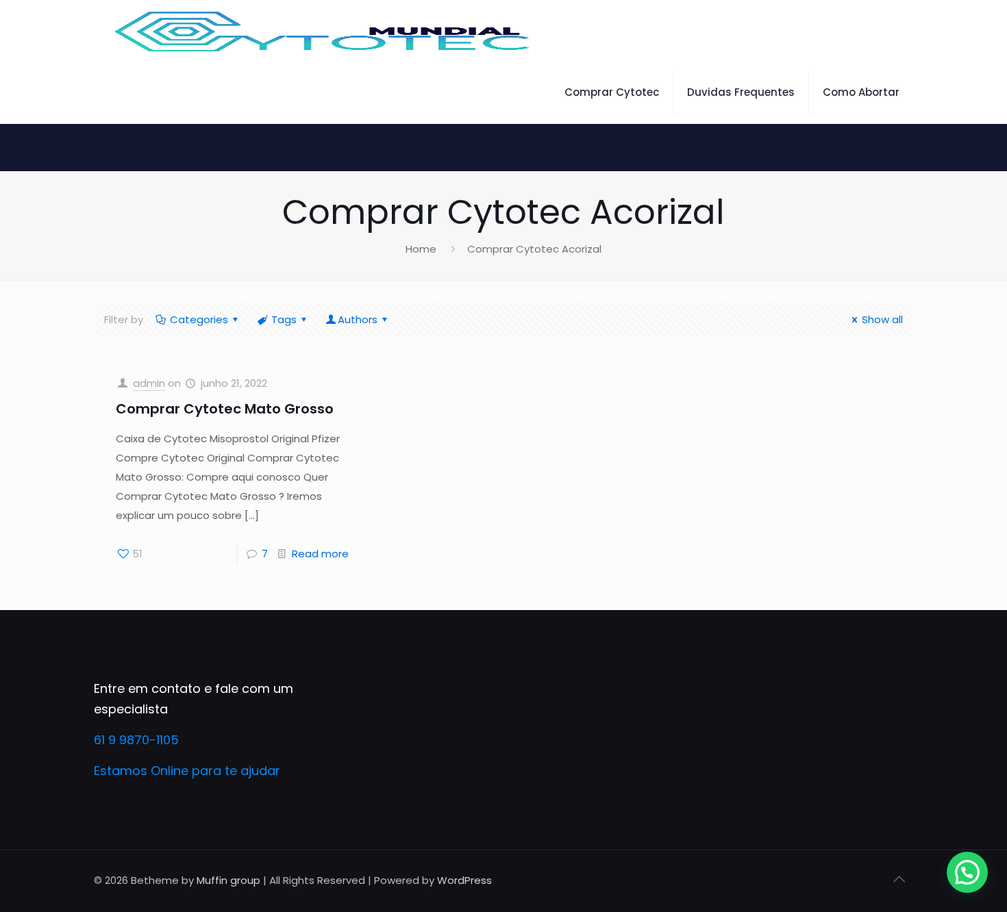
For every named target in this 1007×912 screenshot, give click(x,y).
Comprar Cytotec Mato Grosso (225, 408)
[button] (967, 872)
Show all (882, 319)
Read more (320, 553)
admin (149, 383)
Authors (357, 319)
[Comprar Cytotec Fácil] (323, 31)
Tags (284, 319)
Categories (199, 319)
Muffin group (228, 880)
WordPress (464, 880)
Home (421, 249)
